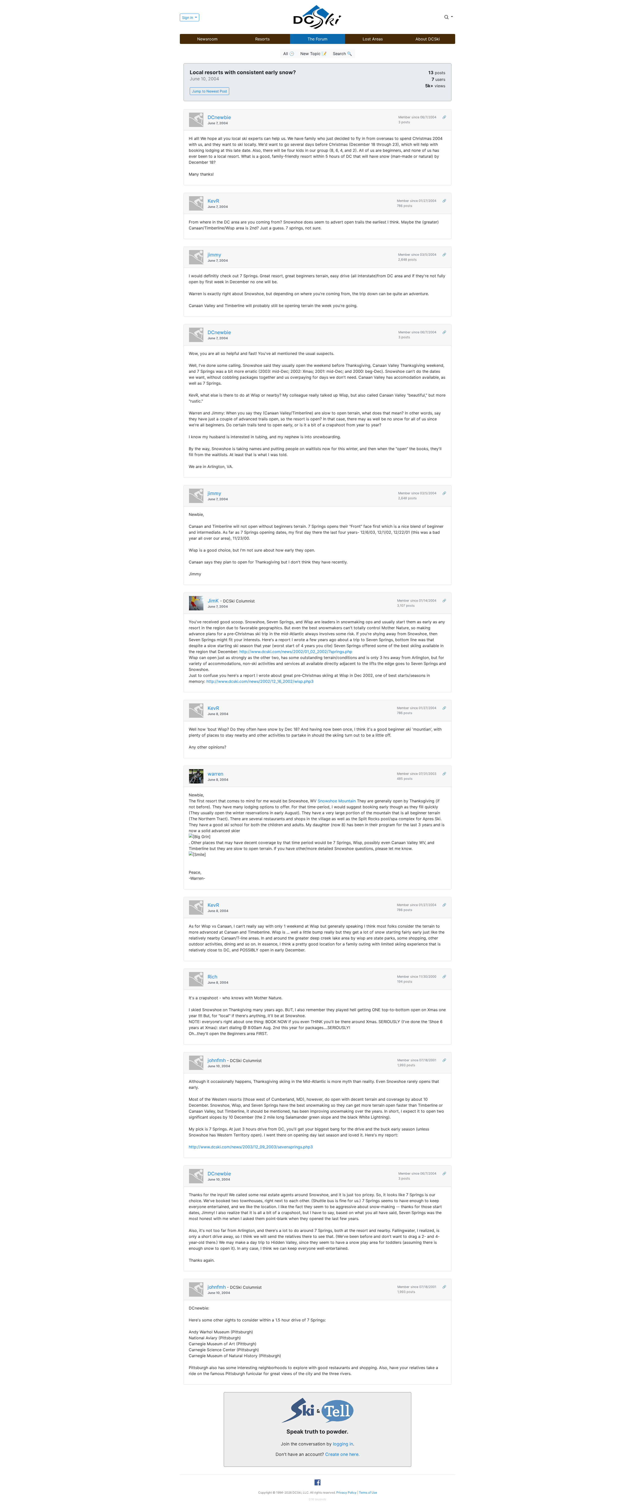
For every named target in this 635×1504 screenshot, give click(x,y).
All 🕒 (288, 53)
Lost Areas (373, 38)
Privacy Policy (346, 1492)
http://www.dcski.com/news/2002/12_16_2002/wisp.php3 (260, 681)
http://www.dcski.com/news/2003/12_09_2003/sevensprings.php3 (251, 1146)
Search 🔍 (342, 53)
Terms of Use (368, 1492)
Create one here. (342, 1454)
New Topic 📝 (313, 53)
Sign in (188, 17)
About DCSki (427, 38)
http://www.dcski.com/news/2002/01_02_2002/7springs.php (295, 651)
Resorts (262, 38)
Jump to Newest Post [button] (209, 91)
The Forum (317, 38)
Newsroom (207, 38)
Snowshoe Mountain (337, 800)
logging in (343, 1443)
